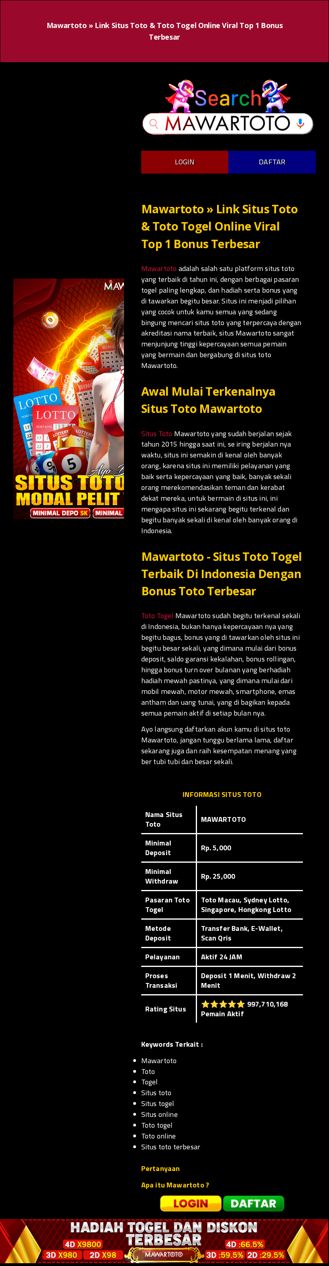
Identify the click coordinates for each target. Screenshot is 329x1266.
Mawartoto (159, 268)
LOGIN (185, 161)
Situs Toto (157, 433)
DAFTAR (272, 161)
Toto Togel (157, 615)
